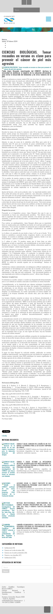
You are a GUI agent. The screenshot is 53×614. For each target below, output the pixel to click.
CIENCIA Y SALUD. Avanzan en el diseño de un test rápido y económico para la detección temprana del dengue (34, 445)
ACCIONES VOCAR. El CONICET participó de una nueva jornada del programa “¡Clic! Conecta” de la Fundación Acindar (34, 485)
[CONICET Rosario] (20, 20)
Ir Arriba (4, 436)
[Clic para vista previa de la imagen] (26, 68)
